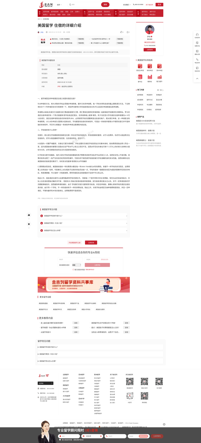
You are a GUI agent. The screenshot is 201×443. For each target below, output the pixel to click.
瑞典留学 (96, 394)
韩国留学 (81, 394)
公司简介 (112, 378)
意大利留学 (97, 378)
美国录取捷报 (43, 303)
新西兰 (45, 14)
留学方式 (150, 100)
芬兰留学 (96, 397)
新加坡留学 (82, 378)
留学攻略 (46, 11)
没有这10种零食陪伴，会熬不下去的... (105, 332)
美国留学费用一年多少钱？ (48, 354)
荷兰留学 (96, 400)
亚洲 (68, 14)
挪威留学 (96, 392)
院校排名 (107, 11)
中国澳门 (81, 405)
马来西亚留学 (82, 381)
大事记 (112, 386)
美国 (66, 11)
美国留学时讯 (57, 309)
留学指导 (158, 109)
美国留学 (65, 378)
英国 (61, 11)
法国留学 (96, 386)
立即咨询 (91, 242)
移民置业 (152, 14)
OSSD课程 (107, 14)
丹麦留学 (96, 383)
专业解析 (150, 105)
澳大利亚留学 (66, 399)
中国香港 (81, 402)
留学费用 (140, 95)
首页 (39, 19)
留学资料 (122, 11)
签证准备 (130, 14)
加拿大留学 (66, 381)
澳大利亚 (52, 14)
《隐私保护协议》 (90, 269)
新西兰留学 (66, 402)
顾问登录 (112, 400)
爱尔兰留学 (66, 391)
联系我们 (112, 381)
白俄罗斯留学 (98, 413)
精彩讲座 (99, 14)
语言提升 (130, 11)
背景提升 (159, 95)
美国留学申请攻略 (59, 303)
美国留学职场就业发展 (109, 303)
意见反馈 (112, 383)
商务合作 (112, 389)
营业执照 (112, 394)
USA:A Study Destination (131, 423)
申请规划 (140, 109)
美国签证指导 (71, 309)
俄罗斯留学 (97, 411)
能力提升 (122, 14)
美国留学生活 (43, 309)
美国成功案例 (100, 309)
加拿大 (77, 11)
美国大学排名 (86, 309)
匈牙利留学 (97, 405)
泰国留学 (81, 383)
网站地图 (112, 397)
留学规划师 (54, 11)
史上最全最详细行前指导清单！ (52, 323)
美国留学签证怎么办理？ (48, 361)
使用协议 (112, 392)
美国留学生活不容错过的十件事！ (104, 323)
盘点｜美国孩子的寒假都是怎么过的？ (105, 327)
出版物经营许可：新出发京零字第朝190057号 (134, 427)
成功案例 (99, 11)
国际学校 (91, 14)
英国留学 (65, 389)
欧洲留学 (120, 423)
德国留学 (96, 389)
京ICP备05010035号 (90, 427)
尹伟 (41, 32)
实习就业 (145, 14)
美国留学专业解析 (90, 303)
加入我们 (112, 402)
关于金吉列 (149, 5)
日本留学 (81, 391)
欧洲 (63, 14)
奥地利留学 (97, 408)
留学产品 (91, 11)
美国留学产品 (74, 303)
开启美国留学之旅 (74, 242)
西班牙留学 (97, 381)
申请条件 (150, 95)
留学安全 (145, 11)
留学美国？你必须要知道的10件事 (53, 327)
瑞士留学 (96, 402)
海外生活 (152, 11)
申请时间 (140, 105)
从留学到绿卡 (46, 332)
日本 (71, 11)
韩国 (58, 14)
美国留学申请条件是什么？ (48, 347)
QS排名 (149, 109)
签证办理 (159, 100)
